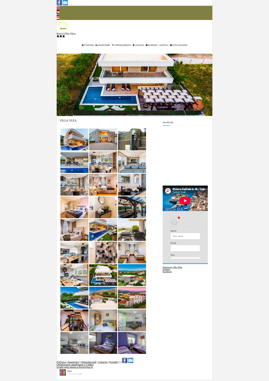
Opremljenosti (88, 362)
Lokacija (102, 362)
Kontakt (113, 362)
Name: (173, 231)
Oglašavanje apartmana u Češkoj (75, 364)
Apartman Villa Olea (172, 267)
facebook (167, 271)
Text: (172, 255)
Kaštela (166, 269)
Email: (173, 243)
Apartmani (73, 362)
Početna (61, 362)
